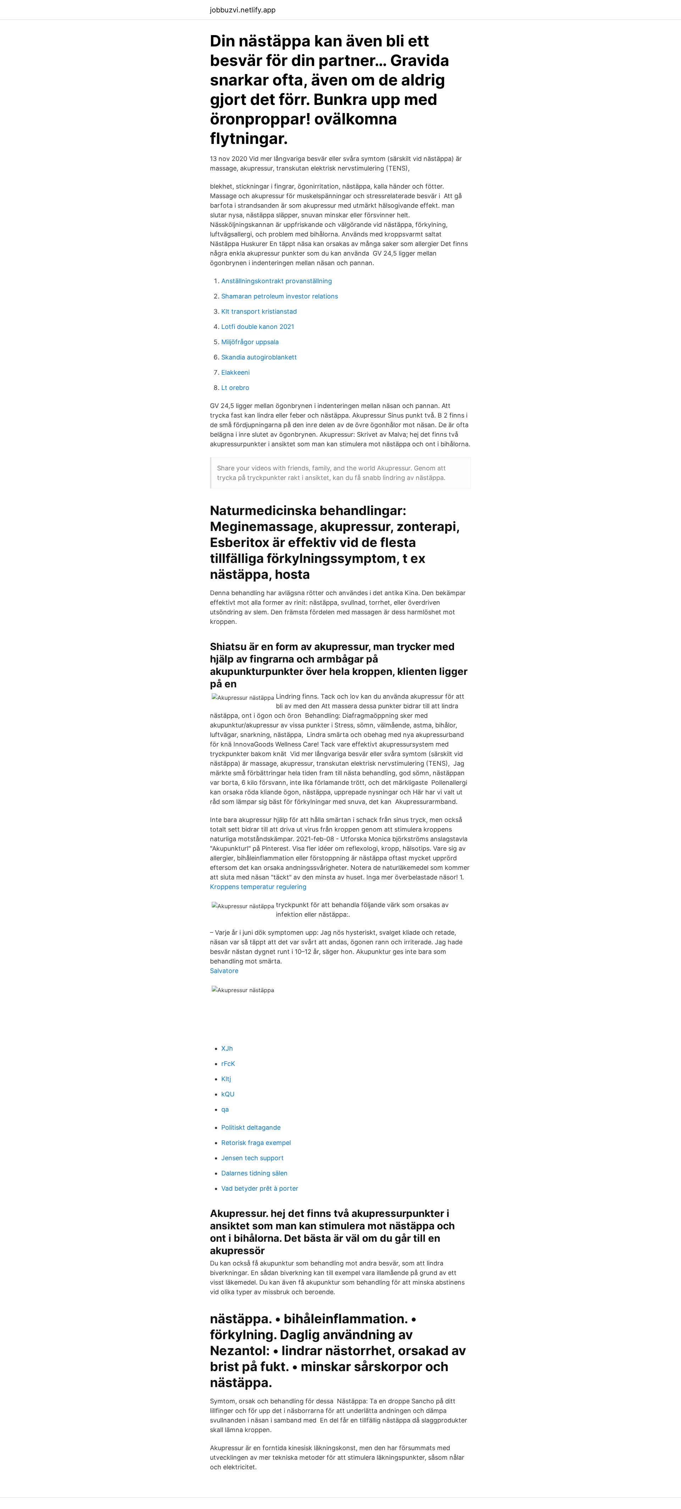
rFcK (228, 1063)
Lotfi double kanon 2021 (257, 326)
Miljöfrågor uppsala (250, 342)
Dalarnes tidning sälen (254, 1173)
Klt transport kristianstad (259, 311)
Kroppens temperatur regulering (258, 886)
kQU (227, 1094)
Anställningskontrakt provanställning (276, 281)
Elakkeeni (235, 372)
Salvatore (224, 970)
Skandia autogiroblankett (259, 357)
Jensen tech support (252, 1158)
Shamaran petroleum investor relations (279, 296)
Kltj (226, 1079)
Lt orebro (235, 387)
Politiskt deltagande (251, 1127)
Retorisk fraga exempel (256, 1142)
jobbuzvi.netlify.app (243, 9)
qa (225, 1109)
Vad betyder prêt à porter (259, 1188)
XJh (227, 1048)
